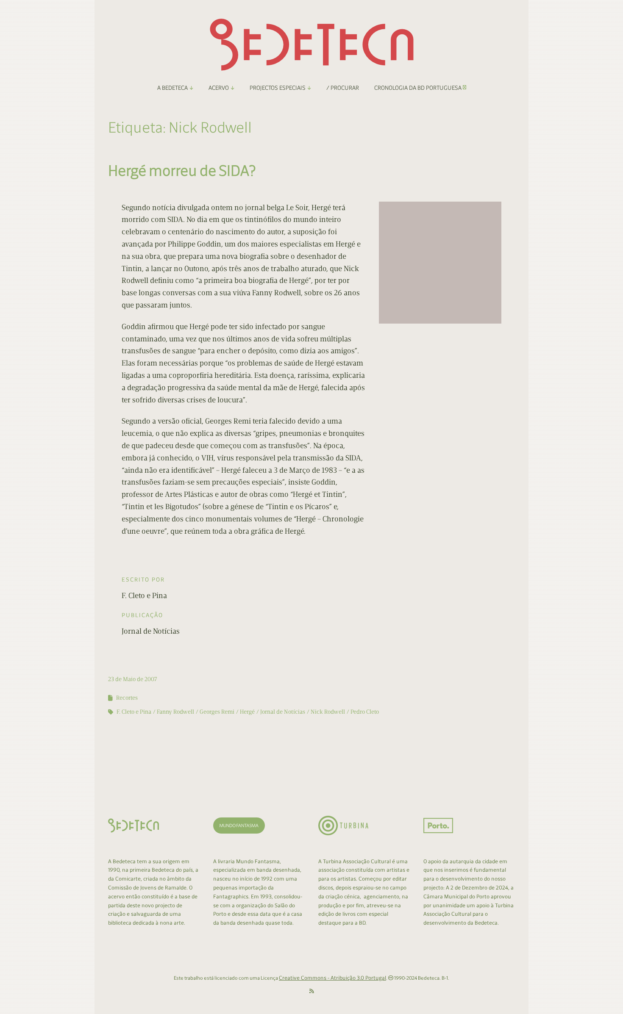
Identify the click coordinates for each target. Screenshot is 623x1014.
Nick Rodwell (328, 711)
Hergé (247, 711)
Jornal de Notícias (282, 711)
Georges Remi (217, 711)
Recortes (127, 697)
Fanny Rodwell (175, 711)
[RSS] (312, 991)
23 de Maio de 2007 (132, 679)
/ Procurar (342, 87)
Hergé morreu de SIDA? (182, 170)
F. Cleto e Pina (134, 711)
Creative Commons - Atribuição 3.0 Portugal (332, 978)
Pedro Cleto (364, 711)
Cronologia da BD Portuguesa (418, 87)
